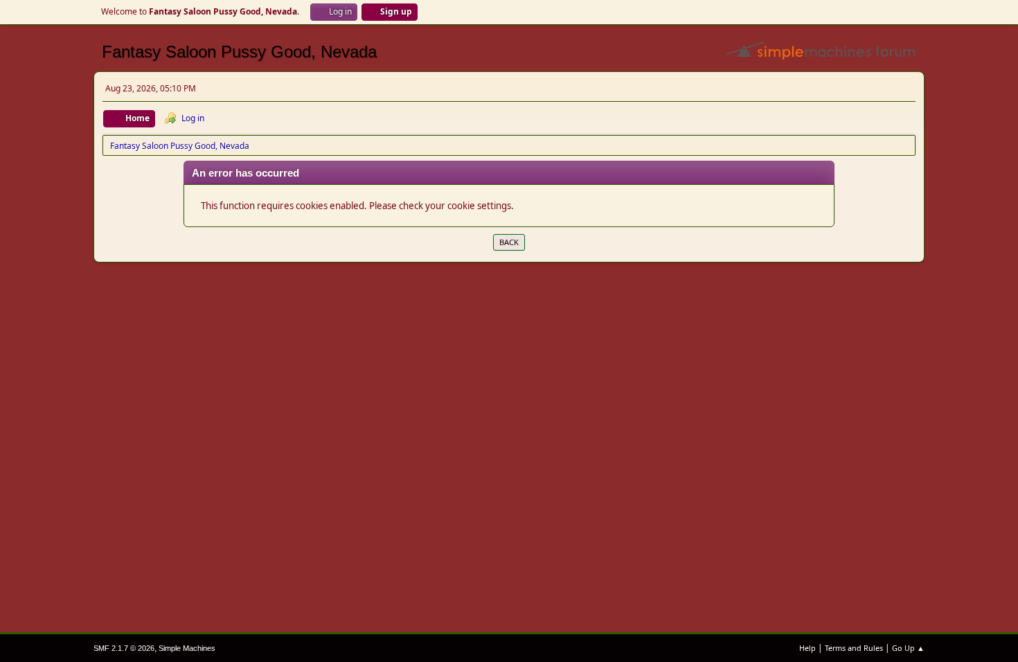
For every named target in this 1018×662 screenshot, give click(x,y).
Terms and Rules (854, 648)
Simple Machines (187, 648)
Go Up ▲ (908, 648)
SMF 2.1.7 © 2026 (123, 648)
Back (509, 242)
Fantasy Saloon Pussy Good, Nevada (239, 51)
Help (807, 648)
